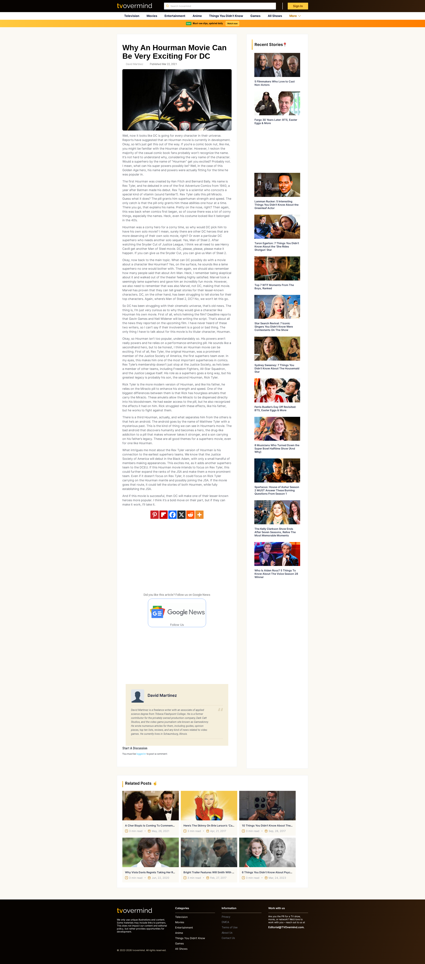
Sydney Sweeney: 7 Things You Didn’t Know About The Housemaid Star (277, 368)
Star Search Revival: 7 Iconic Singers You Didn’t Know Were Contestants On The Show (274, 327)
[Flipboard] (163, 515)
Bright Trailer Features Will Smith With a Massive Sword (218, 872)
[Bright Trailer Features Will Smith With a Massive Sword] (209, 852)
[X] (181, 515)
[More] (199, 515)
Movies (152, 16)
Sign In (298, 6)
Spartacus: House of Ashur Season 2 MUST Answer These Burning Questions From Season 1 (277, 490)
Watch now (232, 23)
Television (131, 16)
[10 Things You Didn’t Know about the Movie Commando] (267, 805)
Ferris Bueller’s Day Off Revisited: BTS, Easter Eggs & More (275, 408)
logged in (141, 754)
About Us (227, 932)
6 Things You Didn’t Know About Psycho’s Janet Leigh (276, 872)
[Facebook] (172, 515)
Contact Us (228, 938)
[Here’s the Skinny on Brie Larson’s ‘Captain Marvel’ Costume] (209, 805)
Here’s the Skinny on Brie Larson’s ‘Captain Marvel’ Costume (222, 825)
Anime (197, 16)
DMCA (225, 922)
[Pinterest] (154, 515)
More (293, 16)
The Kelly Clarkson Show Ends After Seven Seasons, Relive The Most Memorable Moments (275, 532)
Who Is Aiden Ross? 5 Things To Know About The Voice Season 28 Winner (276, 574)
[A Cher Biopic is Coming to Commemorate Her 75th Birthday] (150, 805)
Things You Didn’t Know (226, 16)
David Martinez (134, 64)
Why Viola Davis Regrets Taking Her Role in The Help (158, 872)
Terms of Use (230, 927)
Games (255, 16)
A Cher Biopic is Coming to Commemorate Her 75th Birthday (163, 825)
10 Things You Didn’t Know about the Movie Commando (278, 825)
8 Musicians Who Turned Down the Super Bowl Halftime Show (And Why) (277, 448)
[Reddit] (190, 515)
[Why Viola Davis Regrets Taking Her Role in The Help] (150, 852)
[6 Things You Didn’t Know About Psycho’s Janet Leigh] (267, 852)
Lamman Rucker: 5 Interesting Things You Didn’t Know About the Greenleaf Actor (276, 205)
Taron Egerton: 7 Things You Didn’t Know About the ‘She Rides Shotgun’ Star (277, 246)
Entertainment (175, 16)
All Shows (275, 16)
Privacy (226, 916)
